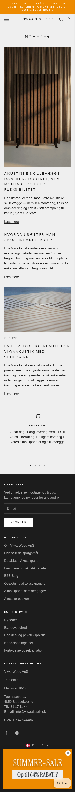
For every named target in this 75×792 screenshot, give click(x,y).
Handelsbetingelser (18, 643)
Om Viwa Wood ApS (19, 545)
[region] (37, 436)
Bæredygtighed (15, 627)
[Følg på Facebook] (6, 733)
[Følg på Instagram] (17, 733)
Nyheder (10, 620)
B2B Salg (11, 576)
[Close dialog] (68, 753)
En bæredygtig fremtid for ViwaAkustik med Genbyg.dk (37, 351)
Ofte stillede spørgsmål (21, 553)
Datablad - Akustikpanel (21, 561)
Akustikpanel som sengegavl (25, 591)
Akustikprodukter (16, 598)
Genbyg (11, 338)
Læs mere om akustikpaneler (25, 568)
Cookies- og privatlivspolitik (24, 635)
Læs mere (11, 221)
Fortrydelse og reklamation (24, 650)
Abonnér (18, 522)
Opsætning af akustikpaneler (25, 583)
